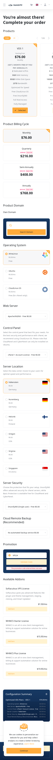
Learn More (29, 744)
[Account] (46, 5)
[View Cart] (32, 5)
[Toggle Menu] (4, 5)
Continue (24, 750)
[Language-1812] (39, 5)
